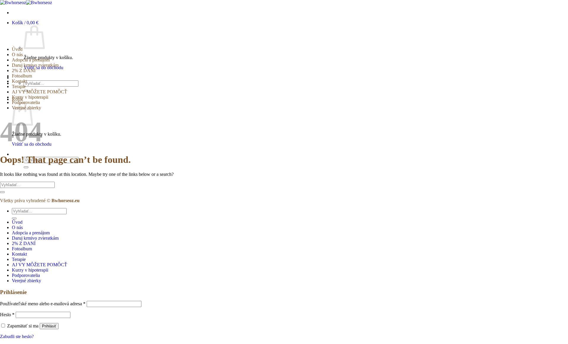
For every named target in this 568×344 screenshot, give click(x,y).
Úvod (17, 49)
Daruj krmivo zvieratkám (35, 65)
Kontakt (19, 81)
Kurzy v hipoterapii (30, 97)
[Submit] (26, 167)
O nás (17, 54)
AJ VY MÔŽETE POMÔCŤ (39, 91)
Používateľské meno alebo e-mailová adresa (42, 303)
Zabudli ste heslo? (17, 336)
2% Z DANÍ (24, 70)
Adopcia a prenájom (31, 59)
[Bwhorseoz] (26, 2)
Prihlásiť (49, 326)
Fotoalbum (22, 75)
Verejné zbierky (26, 280)
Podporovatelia (26, 275)
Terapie (19, 86)
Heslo (7, 314)
